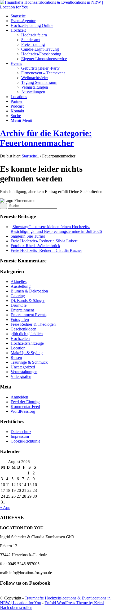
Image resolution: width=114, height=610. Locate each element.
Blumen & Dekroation (29, 291)
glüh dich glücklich (27, 334)
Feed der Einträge (25, 402)
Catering (18, 296)
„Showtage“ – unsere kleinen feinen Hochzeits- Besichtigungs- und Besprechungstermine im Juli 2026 (56, 229)
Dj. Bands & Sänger (28, 300)
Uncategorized (23, 367)
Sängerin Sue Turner (28, 236)
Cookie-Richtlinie (25, 441)
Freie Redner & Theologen (33, 324)
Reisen (16, 357)
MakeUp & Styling (27, 352)
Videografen (21, 376)
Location (18, 348)
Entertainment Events (28, 315)
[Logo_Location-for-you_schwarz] (57, 7)
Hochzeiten (20, 338)
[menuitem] (62, 16)
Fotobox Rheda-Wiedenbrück (35, 245)
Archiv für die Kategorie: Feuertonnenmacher (46, 138)
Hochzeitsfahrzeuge (27, 343)
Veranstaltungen (24, 371)
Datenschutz (21, 431)
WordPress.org (23, 411)
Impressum (20, 436)
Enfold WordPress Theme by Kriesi (74, 603)
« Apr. (5, 507)
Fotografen (20, 319)
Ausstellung (20, 286)
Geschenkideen (23, 329)
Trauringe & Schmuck (29, 362)
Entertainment (22, 310)
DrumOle (19, 305)
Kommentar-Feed (25, 406)
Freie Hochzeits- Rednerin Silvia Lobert (44, 241)
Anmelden (19, 397)
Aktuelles (19, 281)
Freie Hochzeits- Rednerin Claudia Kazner (46, 250)
